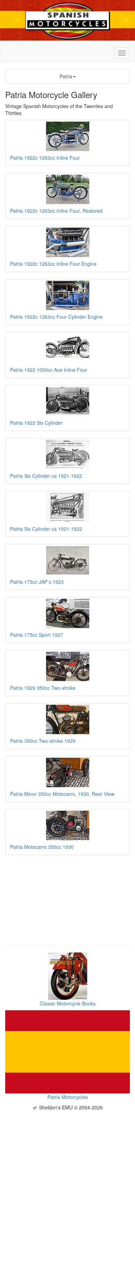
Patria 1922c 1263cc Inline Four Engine (53, 263)
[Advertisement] (67, 1178)
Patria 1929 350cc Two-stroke (42, 687)
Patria (66, 76)
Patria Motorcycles (67, 1096)
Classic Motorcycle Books (68, 1003)
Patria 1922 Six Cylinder (36, 422)
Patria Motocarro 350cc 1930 (42, 846)
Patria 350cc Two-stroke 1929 (42, 740)
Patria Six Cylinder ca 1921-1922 (46, 475)
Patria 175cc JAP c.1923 (37, 581)
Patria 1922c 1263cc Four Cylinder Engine (56, 316)
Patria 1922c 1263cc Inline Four (45, 157)
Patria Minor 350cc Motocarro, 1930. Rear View (62, 793)
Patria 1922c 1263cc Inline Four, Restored (56, 210)
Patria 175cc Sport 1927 (36, 634)
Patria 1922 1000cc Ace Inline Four (48, 369)
